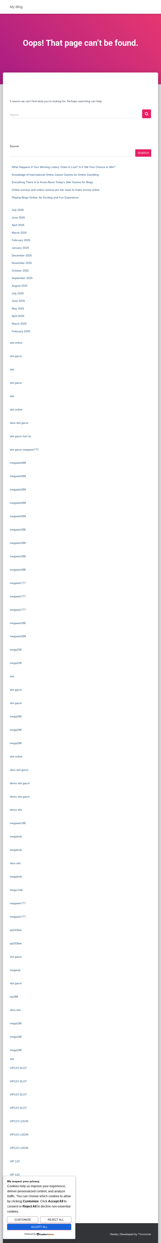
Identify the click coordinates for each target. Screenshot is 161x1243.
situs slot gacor (19, 422)
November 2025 (22, 262)
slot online (16, 342)
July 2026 (18, 209)
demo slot (16, 809)
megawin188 (18, 823)
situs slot (15, 863)
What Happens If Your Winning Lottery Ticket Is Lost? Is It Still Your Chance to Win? (63, 167)
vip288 (14, 996)
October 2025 (20, 270)
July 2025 (18, 293)
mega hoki (16, 889)
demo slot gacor (20, 783)
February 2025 (21, 331)
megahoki (16, 836)
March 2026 (19, 232)
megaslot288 (18, 462)
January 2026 (20, 247)
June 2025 (18, 300)
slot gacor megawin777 (24, 449)
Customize (23, 1219)
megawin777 (18, 583)
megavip (15, 970)
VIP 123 (15, 1161)
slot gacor (16, 356)
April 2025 (18, 316)
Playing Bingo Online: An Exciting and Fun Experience (45, 197)
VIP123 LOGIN (19, 1121)
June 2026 (18, 217)
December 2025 (22, 255)
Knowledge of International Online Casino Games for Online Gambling (55, 174)
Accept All (39, 1226)
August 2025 (19, 285)
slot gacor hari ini (20, 436)
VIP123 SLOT (18, 1067)
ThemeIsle (144, 1234)
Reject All (56, 1219)
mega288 (16, 716)
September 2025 (22, 278)
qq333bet (16, 930)
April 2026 (18, 225)
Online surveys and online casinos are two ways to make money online (56, 189)
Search (14, 146)
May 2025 (18, 308)
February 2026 (21, 240)
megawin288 (18, 529)
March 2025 (19, 323)
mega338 (16, 649)
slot (12, 369)
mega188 (16, 1023)
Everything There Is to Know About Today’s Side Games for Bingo (52, 182)
